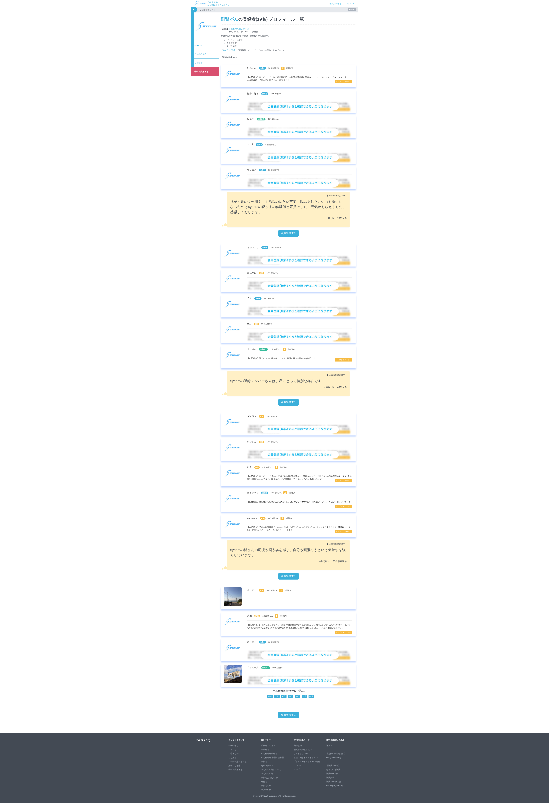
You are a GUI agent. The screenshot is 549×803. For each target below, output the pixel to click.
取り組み (232, 757)
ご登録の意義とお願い (238, 761)
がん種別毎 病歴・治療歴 (272, 757)
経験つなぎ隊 (234, 765)
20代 (270, 696)
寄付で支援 (201, 71)
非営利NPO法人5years (239, 29)
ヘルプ (297, 769)
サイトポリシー (301, 753)
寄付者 (264, 781)
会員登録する (336, 3)
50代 (291, 696)
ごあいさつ (233, 749)
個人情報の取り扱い (303, 749)
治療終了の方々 (268, 745)
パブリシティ (267, 789)
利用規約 (298, 745)
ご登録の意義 (200, 54)
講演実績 (330, 777)
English (352, 10)
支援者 (264, 761)
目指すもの (233, 753)
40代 (284, 696)
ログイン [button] (350, 3)
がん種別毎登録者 (269, 753)
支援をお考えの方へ (270, 777)
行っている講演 (333, 769)
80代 (311, 696)
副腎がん (229, 19)
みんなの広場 (229, 50)
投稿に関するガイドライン (306, 757)
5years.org (203, 740)
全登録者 (198, 63)
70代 (304, 696)
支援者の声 (266, 785)
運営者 (329, 745)
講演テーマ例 (332, 773)
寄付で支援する (235, 769)
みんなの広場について (271, 769)
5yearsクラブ (267, 765)
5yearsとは (199, 45)
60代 (297, 696)
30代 (277, 696)
